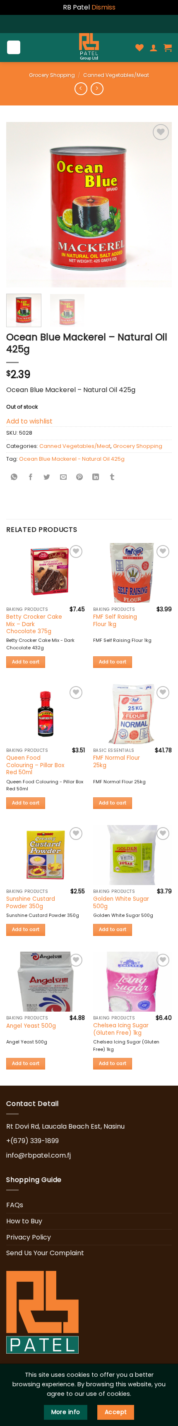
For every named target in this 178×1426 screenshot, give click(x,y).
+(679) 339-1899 (32, 1141)
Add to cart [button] (26, 662)
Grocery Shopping (52, 75)
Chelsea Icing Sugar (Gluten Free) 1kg (121, 1029)
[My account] (153, 47)
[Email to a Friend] (63, 477)
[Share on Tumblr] (112, 477)
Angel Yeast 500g (31, 1026)
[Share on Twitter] (46, 477)
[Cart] (168, 47)
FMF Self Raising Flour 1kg (115, 620)
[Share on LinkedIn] (95, 477)
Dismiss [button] (103, 7)
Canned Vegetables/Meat (116, 75)
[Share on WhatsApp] (14, 477)
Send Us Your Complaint (45, 1253)
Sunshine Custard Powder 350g (30, 902)
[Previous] (19, 204)
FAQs (14, 1205)
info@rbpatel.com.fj (38, 1155)
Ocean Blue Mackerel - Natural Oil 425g (72, 458)
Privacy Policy (28, 1237)
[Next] (158, 204)
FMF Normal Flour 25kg (116, 761)
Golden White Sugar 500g (121, 902)
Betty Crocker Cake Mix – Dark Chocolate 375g (34, 624)
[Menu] (14, 47)
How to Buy (24, 1221)
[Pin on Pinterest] (79, 477)
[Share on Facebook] (30, 477)
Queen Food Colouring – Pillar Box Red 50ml (35, 765)
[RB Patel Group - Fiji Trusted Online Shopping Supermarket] (89, 47)
